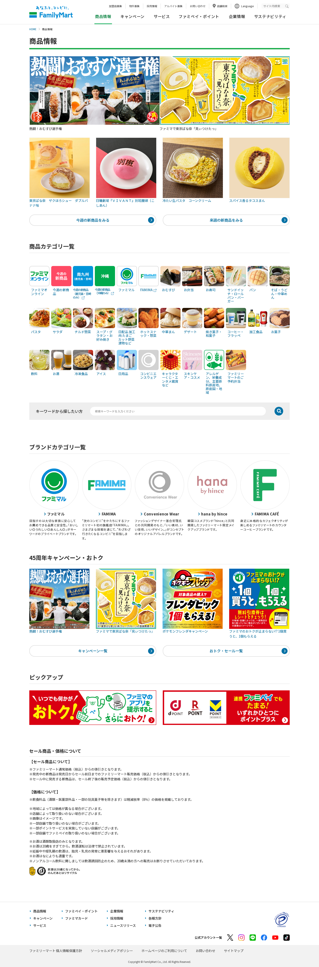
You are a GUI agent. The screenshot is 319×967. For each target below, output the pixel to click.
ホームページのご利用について (164, 950)
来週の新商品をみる (226, 220)
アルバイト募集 (173, 6)
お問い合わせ (198, 6)
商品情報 (39, 911)
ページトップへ (304, 952)
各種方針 (154, 918)
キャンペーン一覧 (92, 650)
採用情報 (152, 6)
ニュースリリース (123, 925)
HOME (32, 29)
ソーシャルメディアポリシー (112, 950)
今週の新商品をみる (92, 220)
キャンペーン (132, 16)
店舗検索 (222, 6)
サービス (162, 16)
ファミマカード (76, 918)
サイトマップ (233, 950)
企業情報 (237, 16)
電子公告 (154, 925)
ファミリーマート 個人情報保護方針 (55, 950)
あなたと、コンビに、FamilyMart (51, 12)
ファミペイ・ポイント (199, 16)
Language (247, 6)
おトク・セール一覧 (226, 650)
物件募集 (134, 6)
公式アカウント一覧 (208, 937)
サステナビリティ (270, 16)
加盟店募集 (115, 6)
